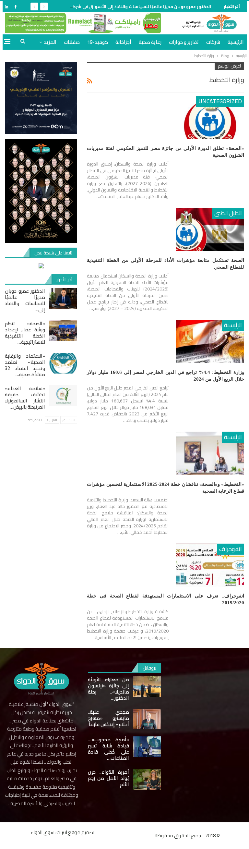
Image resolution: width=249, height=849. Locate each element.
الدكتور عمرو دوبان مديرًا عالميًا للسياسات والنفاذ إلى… (25, 300)
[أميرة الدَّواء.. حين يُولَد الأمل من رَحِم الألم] (147, 779)
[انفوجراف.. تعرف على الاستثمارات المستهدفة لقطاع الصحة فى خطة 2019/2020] (210, 565)
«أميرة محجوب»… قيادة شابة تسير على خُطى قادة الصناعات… (108, 749)
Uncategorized (220, 101)
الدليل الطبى (228, 213)
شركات (213, 42)
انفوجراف (230, 549)
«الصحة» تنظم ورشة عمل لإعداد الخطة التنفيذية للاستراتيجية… (25, 333)
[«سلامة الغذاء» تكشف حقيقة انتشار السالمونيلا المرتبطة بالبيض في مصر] (63, 395)
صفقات (72, 42)
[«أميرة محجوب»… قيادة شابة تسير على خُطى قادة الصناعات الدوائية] (147, 746)
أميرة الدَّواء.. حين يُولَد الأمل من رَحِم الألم (108, 778)
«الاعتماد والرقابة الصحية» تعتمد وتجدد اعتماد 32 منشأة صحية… (25, 365)
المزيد (50, 42)
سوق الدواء (42, 832)
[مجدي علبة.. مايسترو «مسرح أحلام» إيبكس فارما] (147, 719)
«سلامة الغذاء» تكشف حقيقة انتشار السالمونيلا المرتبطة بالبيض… (25, 398)
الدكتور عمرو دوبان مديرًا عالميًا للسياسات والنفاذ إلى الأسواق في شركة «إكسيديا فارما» (123, 6)
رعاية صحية (150, 42)
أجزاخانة (123, 42)
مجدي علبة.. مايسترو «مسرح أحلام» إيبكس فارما (108, 718)
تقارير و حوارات (184, 42)
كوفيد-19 (97, 42)
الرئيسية (236, 42)
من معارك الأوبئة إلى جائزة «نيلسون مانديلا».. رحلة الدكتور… (108, 689)
